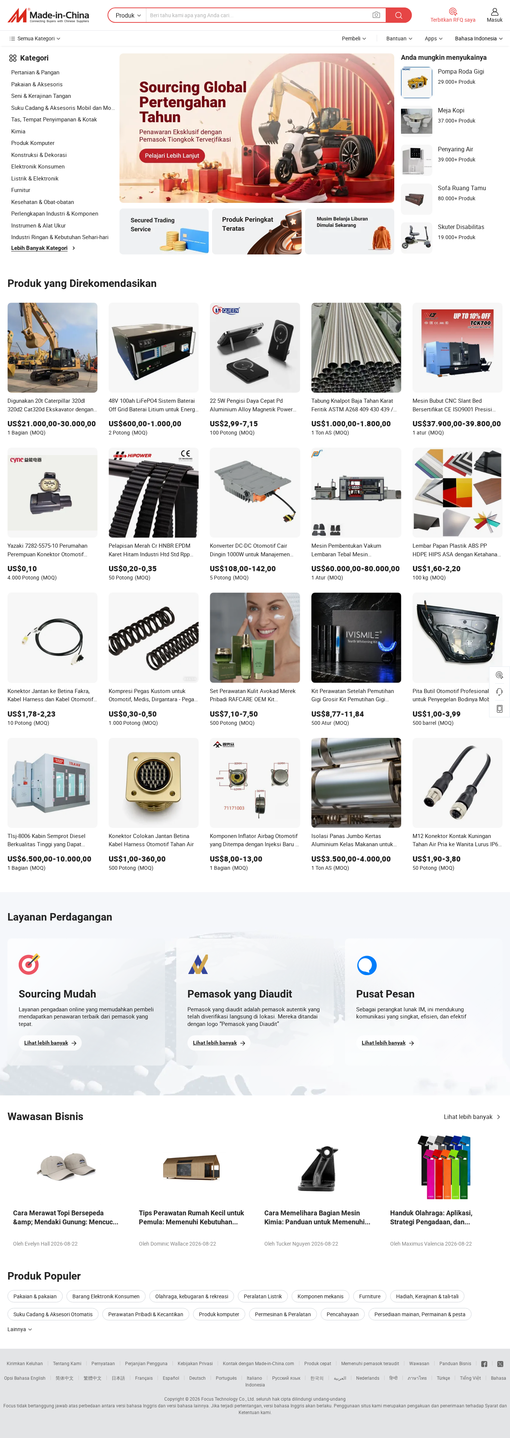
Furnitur (20, 190)
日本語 (118, 1378)
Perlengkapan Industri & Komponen (54, 213)
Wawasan (419, 1363)
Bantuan (396, 38)
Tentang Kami (67, 1363)
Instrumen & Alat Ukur (38, 225)
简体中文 (65, 1378)
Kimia (18, 131)
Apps (431, 38)
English (38, 1378)
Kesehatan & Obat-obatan (42, 201)
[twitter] (500, 1363)
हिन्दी (393, 1378)
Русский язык (286, 1378)
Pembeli (351, 38)
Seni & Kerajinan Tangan (41, 95)
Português (226, 1378)
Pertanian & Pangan (35, 72)
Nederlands (367, 1378)
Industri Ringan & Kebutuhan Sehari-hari (60, 237)
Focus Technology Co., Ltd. (228, 1399)
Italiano (254, 1378)
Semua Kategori (36, 38)
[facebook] (484, 1363)
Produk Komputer (33, 142)
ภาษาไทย (417, 1378)
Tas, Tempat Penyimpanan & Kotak (54, 119)
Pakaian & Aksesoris (37, 84)
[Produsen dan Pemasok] (48, 15)
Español (171, 1378)
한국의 (317, 1378)
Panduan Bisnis (455, 1363)
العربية (340, 1378)
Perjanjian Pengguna (146, 1363)
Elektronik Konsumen (38, 166)
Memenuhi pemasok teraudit (370, 1363)
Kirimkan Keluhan (25, 1363)
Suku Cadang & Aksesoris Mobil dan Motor (63, 107)
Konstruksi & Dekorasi (39, 154)
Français (144, 1378)
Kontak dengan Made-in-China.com (258, 1363)
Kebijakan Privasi (195, 1363)
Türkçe (443, 1378)
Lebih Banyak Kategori (39, 248)
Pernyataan (103, 1363)
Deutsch (197, 1378)
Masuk (495, 19)
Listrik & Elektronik (35, 178)
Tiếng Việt (470, 1378)
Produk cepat (317, 1363)
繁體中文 (93, 1378)
